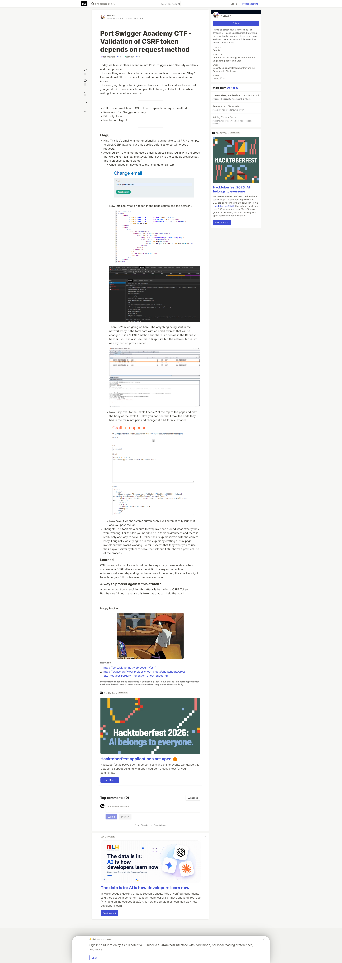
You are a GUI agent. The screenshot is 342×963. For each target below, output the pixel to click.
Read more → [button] (109, 913)
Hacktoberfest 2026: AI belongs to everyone (231, 189)
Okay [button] (94, 957)
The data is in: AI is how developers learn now (145, 887)
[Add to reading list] (85, 92)
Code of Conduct (142, 825)
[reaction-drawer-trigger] (85, 71)
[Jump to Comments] (85, 82)
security (129, 56)
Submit (111, 816)
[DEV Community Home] (84, 3)
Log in (233, 3)
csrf (119, 56)
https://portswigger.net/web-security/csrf (129, 667)
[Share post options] (85, 111)
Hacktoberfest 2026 (223, 206)
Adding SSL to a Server (232, 120)
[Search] (92, 3)
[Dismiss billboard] (264, 939)
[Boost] (85, 102)
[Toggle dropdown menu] (198, 693)
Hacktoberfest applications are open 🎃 (139, 758)
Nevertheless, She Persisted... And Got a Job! (235, 97)
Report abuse (160, 825)
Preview (125, 816)
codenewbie (108, 56)
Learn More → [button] (110, 780)
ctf (138, 56)
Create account (250, 3)
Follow (236, 23)
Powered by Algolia (169, 4)
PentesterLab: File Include (228, 108)
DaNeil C (111, 15)
